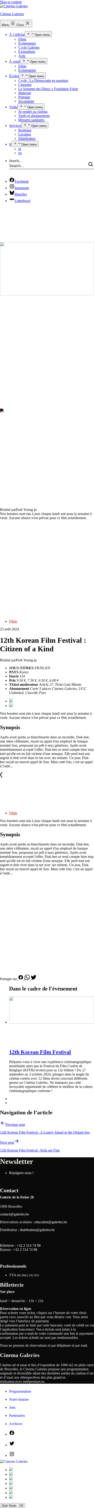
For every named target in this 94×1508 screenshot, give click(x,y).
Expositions (26, 52)
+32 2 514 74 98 (29, 1245)
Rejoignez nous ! (21, 1173)
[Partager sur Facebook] (20, 979)
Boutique (24, 130)
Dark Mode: (10, 1505)
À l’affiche (17, 35)
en (20, 153)
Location (24, 134)
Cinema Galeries (12, 14)
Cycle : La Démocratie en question (43, 81)
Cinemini (24, 85)
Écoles (14, 76)
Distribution (26, 138)
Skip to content (11, 2)
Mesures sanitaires (31, 120)
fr (10, 144)
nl (19, 149)
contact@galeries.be (14, 1214)
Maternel (24, 93)
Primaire (24, 97)
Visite (13, 107)
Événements (27, 43)
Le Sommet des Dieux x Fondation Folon (48, 89)
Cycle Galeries (28, 47)
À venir (14, 61)
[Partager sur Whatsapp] (27, 979)
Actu (21, 56)
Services (15, 126)
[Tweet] (33, 979)
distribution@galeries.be (37, 1230)
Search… (16, 161)
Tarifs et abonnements (34, 116)
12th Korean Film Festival (40, 1052)
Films (22, 39)
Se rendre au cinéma (32, 112)
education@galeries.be (50, 1222)
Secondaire (26, 101)
